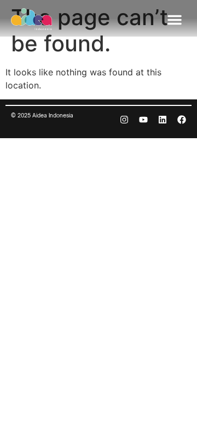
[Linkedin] (162, 119)
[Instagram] (124, 119)
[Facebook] (181, 119)
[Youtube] (143, 119)
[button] (174, 19)
